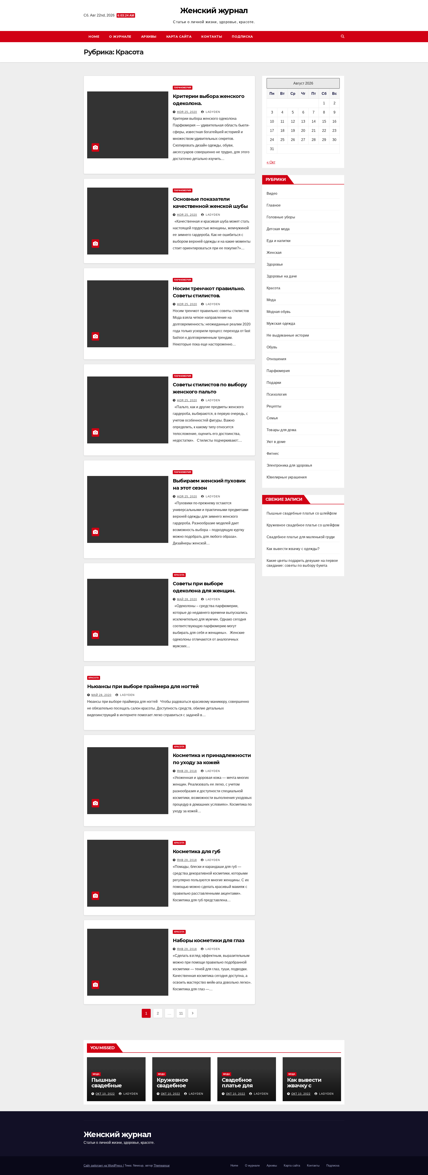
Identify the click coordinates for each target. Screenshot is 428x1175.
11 (181, 1013)
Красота (179, 575)
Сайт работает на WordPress (103, 1165)
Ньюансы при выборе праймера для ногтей (143, 686)
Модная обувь (278, 312)
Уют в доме (276, 442)
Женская (274, 252)
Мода (271, 300)
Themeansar (162, 1165)
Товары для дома (281, 430)
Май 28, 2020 (187, 599)
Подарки (274, 383)
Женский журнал (214, 10)
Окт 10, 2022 (105, 1093)
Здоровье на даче (282, 276)
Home (93, 37)
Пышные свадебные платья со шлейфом (302, 513)
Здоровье (275, 264)
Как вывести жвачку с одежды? (293, 549)
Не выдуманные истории (288, 335)
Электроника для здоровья (289, 465)
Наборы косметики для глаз (208, 940)
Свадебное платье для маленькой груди (301, 537)
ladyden (212, 112)
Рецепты (274, 406)
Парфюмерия (182, 87)
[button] (342, 36)
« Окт (271, 162)
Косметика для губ (196, 851)
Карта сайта (179, 37)
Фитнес (273, 453)
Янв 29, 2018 (187, 771)
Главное (274, 205)
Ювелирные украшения (287, 477)
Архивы (148, 37)
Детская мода (278, 229)
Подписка (242, 37)
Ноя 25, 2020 (187, 112)
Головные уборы (281, 217)
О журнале (120, 37)
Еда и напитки (279, 241)
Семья (272, 418)
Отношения (276, 359)
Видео (272, 193)
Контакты (211, 37)
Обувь (272, 347)
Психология (277, 394)
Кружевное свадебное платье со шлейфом (303, 525)
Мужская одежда (281, 323)
